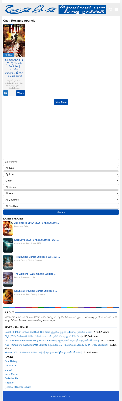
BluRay (8, 55)
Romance (18, 226)
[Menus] (116, 9)
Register (9, 382)
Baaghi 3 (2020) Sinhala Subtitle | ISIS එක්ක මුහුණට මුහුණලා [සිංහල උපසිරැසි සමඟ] (48, 331)
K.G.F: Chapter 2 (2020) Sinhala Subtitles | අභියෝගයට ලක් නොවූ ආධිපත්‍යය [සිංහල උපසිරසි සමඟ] (56, 344)
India (32, 277)
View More (61, 102)
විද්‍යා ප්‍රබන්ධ (16, 85)
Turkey (26, 226)
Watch (20, 93)
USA (39, 243)
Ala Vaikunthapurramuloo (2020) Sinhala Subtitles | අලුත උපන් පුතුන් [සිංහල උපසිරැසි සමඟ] (52, 340)
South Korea (14, 87)
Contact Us (11, 365)
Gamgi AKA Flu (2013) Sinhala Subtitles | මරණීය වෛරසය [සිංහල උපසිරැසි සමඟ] (14, 68)
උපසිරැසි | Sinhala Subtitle (18, 386)
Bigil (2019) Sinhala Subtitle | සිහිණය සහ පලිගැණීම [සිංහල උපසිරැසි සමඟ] (43, 336)
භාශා (8, 85)
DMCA (8, 369)
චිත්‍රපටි (10, 80)
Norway (38, 260)
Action (17, 243)
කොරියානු (9, 82)
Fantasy (24, 260)
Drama (33, 243)
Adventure (25, 243)
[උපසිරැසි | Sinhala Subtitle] (54, 9)
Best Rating (11, 361)
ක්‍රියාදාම (17, 80)
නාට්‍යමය (18, 82)
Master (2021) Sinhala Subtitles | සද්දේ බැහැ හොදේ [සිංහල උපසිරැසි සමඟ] (43, 352)
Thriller (31, 260)
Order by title (11, 378)
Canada (41, 294)
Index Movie (11, 374)
